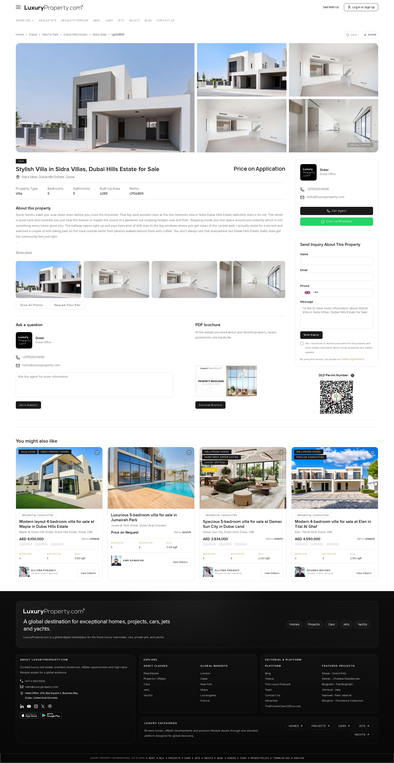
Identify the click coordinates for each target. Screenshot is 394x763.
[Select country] (307, 292)
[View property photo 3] (116, 279)
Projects (314, 624)
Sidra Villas (100, 34)
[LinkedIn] (22, 706)
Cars (109, 20)
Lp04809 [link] (118, 34)
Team (268, 690)
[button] (105, 97)
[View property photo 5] (252, 279)
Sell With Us (331, 7)
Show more (24, 252)
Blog (148, 20)
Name (304, 254)
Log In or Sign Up (363, 7)
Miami (204, 690)
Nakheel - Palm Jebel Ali (337, 695)
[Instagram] (36, 706)
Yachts (134, 20)
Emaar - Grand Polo (334, 673)
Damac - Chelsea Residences (341, 678)
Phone (304, 286)
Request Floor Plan (67, 305)
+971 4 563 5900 (35, 681)
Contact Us (165, 20)
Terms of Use (281, 758)
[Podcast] (50, 706)
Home (20, 34)
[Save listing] (97, 452)
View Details (88, 573)
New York (206, 684)
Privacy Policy (260, 758)
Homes (294, 624)
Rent (97, 20)
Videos (269, 678)
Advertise (23, 20)
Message (306, 302)
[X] (43, 706)
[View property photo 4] (184, 279)
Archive (299, 758)
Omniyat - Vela (331, 690)
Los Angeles (208, 695)
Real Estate (47, 20)
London (205, 673)
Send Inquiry (311, 334)
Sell (162, 758)
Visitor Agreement (352, 359)
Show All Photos (31, 305)
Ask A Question (28, 405)
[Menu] (18, 7)
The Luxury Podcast (278, 684)
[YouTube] (29, 706)
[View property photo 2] (48, 279)
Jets (121, 20)
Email (304, 270)
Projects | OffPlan (74, 20)
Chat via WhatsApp (339, 221)
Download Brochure (210, 405)
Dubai (33, 34)
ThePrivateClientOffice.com (283, 706)
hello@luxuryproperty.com (41, 686)
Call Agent (339, 211)
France (205, 700)
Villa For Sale (50, 34)
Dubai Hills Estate (75, 34)
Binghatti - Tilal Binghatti (337, 684)
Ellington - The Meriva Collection (342, 700)
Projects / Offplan (155, 678)
